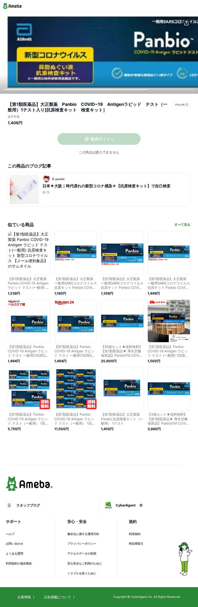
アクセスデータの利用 (81, 553)
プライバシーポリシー (81, 543)
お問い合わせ (14, 543)
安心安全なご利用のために (84, 563)
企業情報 (24, 597)
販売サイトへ (102, 139)
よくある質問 (14, 553)
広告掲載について (57, 597)
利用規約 (135, 534)
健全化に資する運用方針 (83, 534)
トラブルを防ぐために (81, 573)
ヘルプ (10, 534)
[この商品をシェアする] (186, 23)
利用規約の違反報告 (19, 563)
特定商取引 (136, 543)
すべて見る (182, 224)
